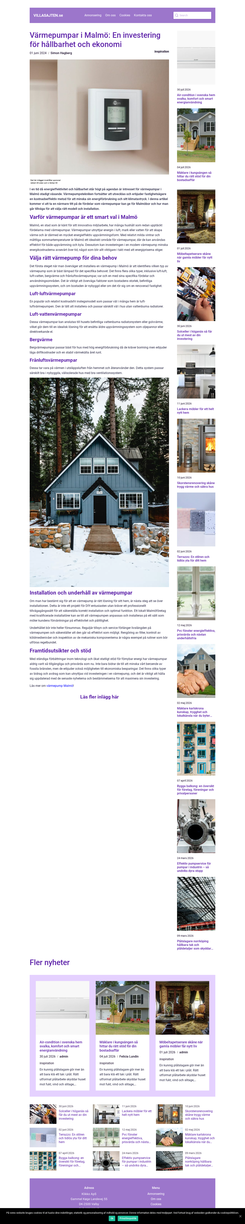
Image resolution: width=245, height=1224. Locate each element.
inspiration (161, 51)
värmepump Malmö (60, 686)
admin (64, 1056)
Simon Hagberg (61, 53)
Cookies (124, 15)
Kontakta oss (143, 15)
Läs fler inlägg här (99, 697)
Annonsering (92, 15)
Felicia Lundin (129, 1056)
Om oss (110, 15)
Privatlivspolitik (128, 1218)
